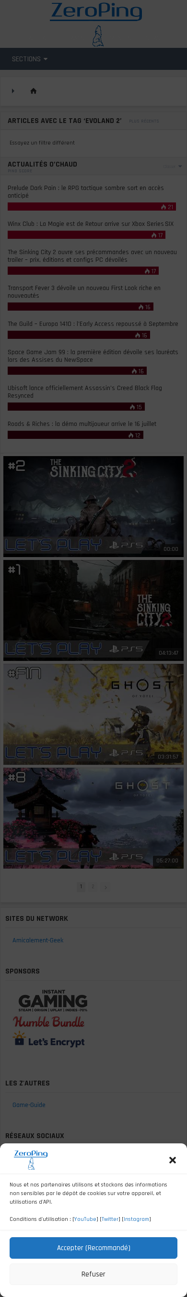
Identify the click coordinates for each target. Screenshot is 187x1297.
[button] (172, 1160)
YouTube (85, 1219)
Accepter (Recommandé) (93, 1247)
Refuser (93, 1274)
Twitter (110, 1219)
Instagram (136, 1219)
